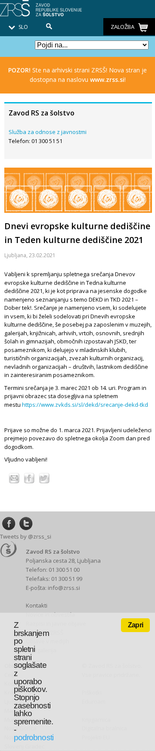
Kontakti (36, 605)
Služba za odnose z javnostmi (48, 132)
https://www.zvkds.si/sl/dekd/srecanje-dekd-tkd (85, 404)
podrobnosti (33, 737)
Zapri (135, 625)
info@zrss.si (64, 588)
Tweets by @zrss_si (25, 536)
